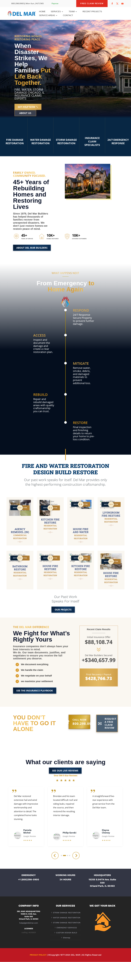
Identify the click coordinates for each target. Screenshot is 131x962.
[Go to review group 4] (69, 855)
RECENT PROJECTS (92, 12)
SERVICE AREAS (47, 15)
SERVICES (56, 12)
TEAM (72, 12)
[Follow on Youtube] (122, 4)
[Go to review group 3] (67, 855)
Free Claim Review (91, 3)
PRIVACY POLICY (38, 955)
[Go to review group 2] (64, 855)
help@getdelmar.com (28, 923)
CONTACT (68, 15)
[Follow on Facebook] (112, 4)
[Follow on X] (117, 4)
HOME (42, 12)
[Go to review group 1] (61, 855)
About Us (25, 113)
